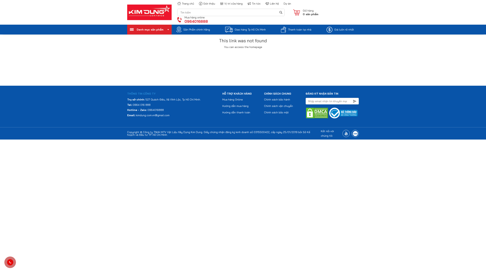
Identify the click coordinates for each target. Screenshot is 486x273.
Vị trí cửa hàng (233, 3)
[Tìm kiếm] (280, 12)
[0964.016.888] (10, 262)
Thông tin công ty (141, 93)
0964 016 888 (142, 105)
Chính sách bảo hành (277, 99)
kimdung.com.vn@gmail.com (153, 115)
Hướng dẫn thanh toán (236, 112)
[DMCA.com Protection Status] (317, 113)
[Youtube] (346, 133)
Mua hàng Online (232, 99)
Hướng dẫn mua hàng (235, 106)
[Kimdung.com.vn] (149, 12)
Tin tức (256, 3)
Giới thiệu (209, 3)
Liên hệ (274, 3)
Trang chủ (188, 3)
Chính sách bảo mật (276, 112)
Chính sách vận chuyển (278, 106)
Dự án (287, 3)
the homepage (253, 47)
